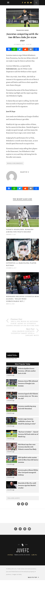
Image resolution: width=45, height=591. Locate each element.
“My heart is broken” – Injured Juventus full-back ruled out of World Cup (28, 434)
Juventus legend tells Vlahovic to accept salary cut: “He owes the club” (28, 396)
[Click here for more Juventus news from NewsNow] (12, 355)
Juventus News (10, 358)
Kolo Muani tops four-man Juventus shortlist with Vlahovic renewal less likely (27, 446)
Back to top (32, 577)
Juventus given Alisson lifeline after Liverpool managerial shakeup (28, 472)
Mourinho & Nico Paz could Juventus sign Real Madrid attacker (27, 485)
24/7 (16, 358)
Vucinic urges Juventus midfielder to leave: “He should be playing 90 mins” (27, 421)
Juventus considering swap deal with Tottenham (27, 407)
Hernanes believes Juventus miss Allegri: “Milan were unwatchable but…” (22, 298)
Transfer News (22, 30)
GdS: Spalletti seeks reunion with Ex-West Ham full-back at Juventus (28, 459)
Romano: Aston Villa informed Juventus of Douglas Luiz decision (28, 383)
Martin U (24, 172)
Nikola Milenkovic (15, 163)
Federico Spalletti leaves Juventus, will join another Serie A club (27, 370)
